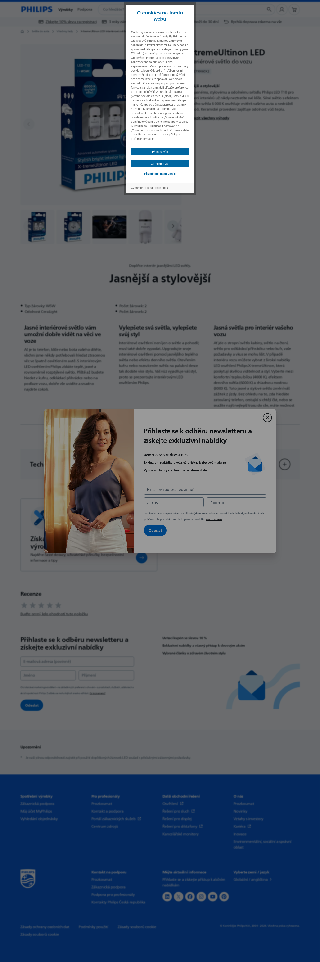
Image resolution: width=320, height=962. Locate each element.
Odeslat (155, 530)
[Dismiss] (267, 417)
